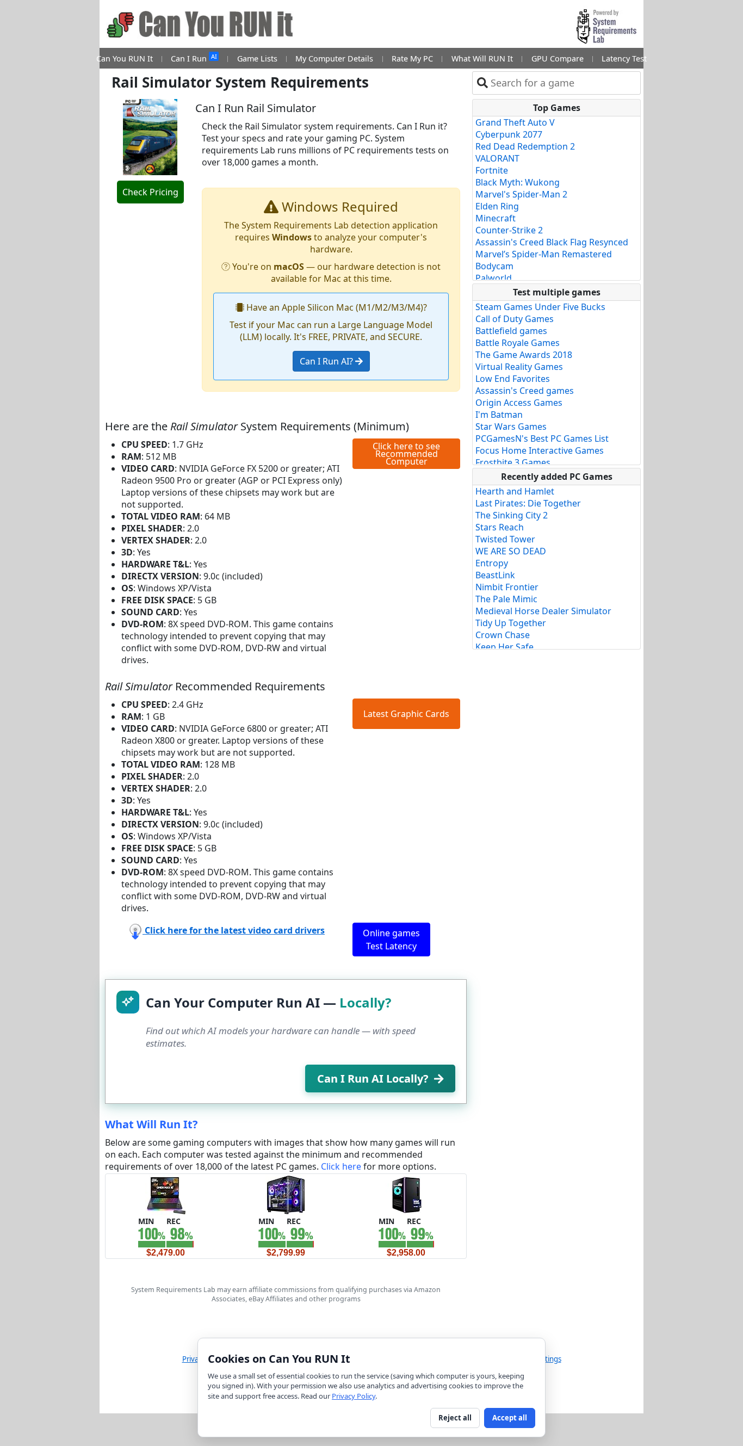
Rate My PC (412, 58)
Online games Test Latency (391, 939)
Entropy (491, 563)
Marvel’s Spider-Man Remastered (543, 254)
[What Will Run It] (165, 1194)
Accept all (509, 1418)
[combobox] (563, 83)
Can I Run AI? (327, 361)
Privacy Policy (353, 1396)
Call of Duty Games (514, 319)
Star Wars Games (511, 426)
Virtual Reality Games (519, 367)
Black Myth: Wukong (517, 182)
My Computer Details (334, 58)
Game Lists (257, 58)
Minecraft (495, 218)
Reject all (455, 1418)
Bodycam (494, 266)
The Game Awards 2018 (523, 355)
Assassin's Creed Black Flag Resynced (551, 242)
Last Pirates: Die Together (528, 503)
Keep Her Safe (504, 647)
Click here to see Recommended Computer (406, 453)
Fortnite (491, 170)
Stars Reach (499, 527)
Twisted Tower (505, 539)
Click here (341, 1166)
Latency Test (624, 58)
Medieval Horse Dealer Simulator (543, 611)
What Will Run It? (151, 1124)
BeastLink (495, 575)
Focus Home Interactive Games (539, 450)
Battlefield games (511, 331)
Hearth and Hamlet (514, 491)
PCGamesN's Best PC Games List (542, 438)
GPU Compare (557, 58)
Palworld (493, 278)
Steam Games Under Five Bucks (540, 307)
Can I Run (193, 58)
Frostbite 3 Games (512, 462)
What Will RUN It (482, 58)
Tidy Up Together (510, 623)
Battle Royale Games (517, 343)
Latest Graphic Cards (406, 714)
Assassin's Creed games (524, 391)
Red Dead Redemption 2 (525, 146)
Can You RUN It (124, 58)
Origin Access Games (518, 403)
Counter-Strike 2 (509, 230)
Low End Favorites (512, 379)
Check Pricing (150, 192)
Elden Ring (497, 206)
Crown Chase (502, 635)
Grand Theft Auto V (515, 122)
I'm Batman (499, 415)
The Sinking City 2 (511, 515)
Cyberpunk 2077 (508, 134)
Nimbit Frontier (506, 587)
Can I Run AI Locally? (373, 1078)
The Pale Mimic (506, 599)
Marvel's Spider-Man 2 (521, 194)
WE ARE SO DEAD (510, 551)
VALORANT (497, 158)
